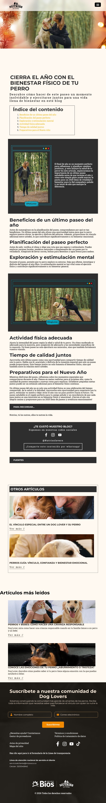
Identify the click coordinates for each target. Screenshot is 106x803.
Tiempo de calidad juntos (31, 127)
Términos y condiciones (66, 733)
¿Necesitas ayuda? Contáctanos (25, 733)
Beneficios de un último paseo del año (37, 114)
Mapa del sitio (16, 746)
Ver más (16, 528)
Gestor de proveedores (20, 736)
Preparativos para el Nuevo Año (34, 130)
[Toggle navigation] (98, 5)
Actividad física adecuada (32, 123)
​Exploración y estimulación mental (36, 120)
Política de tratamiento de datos (70, 736)
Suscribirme (53, 724)
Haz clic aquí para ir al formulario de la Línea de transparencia (40, 753)
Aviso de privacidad (19, 743)
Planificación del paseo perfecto (34, 117)
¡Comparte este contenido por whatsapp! (53, 446)
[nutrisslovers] (16, 5)
